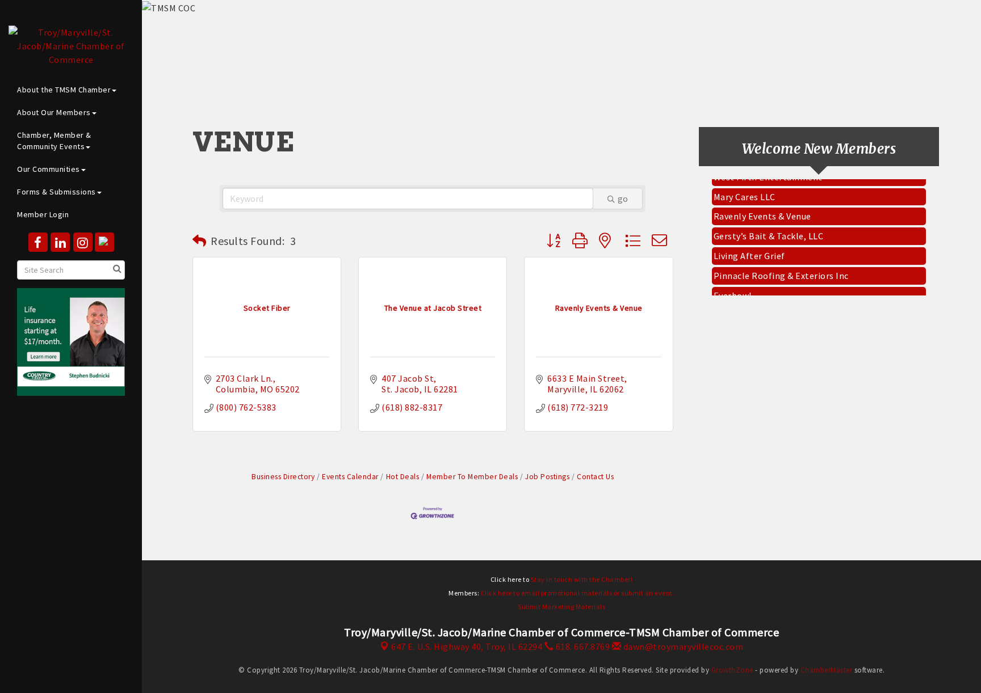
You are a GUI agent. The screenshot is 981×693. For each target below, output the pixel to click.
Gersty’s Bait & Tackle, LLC (769, 231)
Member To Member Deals (472, 476)
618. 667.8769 (582, 646)
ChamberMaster (826, 670)
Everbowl (733, 291)
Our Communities (48, 169)
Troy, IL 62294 (466, 646)
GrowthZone (732, 670)
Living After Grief (749, 251)
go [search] (623, 198)
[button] (199, 241)
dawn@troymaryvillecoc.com (682, 646)
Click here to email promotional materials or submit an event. (578, 593)
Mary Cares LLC (744, 192)
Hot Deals (402, 476)
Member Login (43, 214)
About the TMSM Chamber (64, 89)
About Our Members (54, 112)
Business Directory (283, 476)
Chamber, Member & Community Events (54, 140)
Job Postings (547, 476)
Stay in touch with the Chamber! (582, 579)
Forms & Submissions (56, 192)
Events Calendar (350, 476)
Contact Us (595, 476)
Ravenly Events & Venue (762, 211)
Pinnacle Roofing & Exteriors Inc (781, 271)
